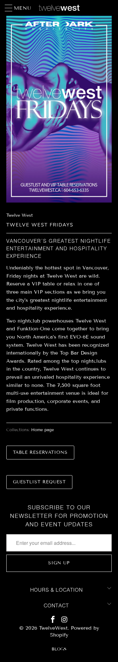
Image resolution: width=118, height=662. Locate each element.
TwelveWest (53, 628)
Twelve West (19, 215)
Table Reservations (40, 452)
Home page (42, 429)
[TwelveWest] (59, 8)
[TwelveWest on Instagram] (64, 619)
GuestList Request (39, 482)
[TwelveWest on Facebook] (53, 619)
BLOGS (59, 649)
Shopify (59, 635)
